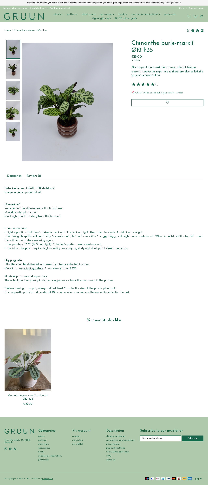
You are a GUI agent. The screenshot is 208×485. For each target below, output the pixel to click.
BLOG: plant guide (126, 18)
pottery (42, 440)
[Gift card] (179, 478)
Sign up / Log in (196, 8)
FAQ (108, 456)
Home (8, 30)
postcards (169, 14)
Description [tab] (14, 176)
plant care (43, 444)
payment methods (115, 448)
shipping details (33, 268)
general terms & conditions (120, 440)
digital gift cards (101, 18)
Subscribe (193, 438)
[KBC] (163, 478)
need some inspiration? (50, 456)
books (41, 452)
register (76, 436)
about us (110, 460)
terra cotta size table (117, 452)
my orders (77, 440)
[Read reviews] (143, 84)
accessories (44, 448)
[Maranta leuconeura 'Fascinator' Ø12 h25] (28, 360)
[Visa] (168, 478)
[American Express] (190, 478)
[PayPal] (184, 478)
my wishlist (77, 444)
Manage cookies (173, 3)
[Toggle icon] (189, 16)
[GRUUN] (24, 16)
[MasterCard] (174, 478)
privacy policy (113, 444)
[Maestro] (147, 478)
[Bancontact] (152, 478)
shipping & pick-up (115, 436)
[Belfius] (158, 478)
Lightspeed (47, 479)
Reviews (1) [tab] (34, 176)
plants (41, 436)
